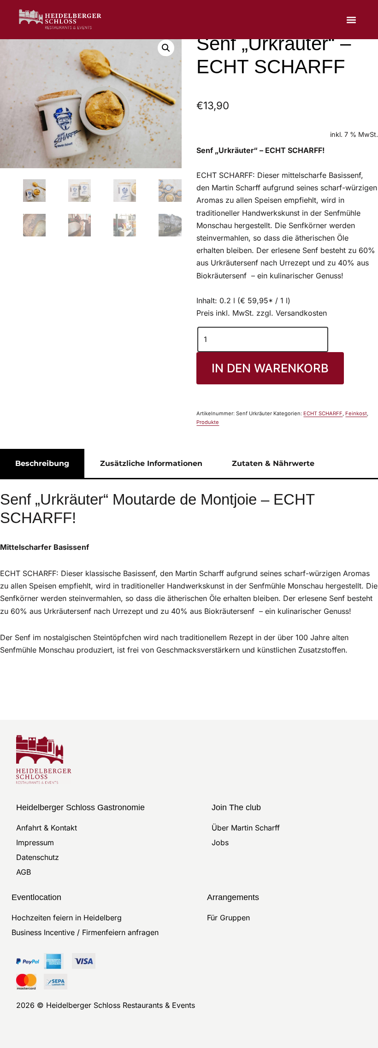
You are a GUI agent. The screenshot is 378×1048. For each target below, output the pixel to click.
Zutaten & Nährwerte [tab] (273, 463)
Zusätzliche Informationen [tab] (151, 463)
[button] (351, 19)
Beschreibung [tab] (42, 463)
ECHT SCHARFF (323, 413)
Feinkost (356, 413)
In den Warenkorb (270, 368)
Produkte (207, 422)
